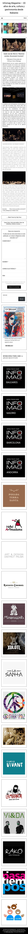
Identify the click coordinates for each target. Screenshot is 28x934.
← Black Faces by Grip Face (14, 217)
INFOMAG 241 (9, 345)
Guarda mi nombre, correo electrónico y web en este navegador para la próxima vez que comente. (14, 282)
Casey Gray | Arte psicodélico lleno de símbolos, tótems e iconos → (14, 223)
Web (3, 275)
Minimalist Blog (9, 932)
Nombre (5, 262)
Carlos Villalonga (16, 61)
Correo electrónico (9, 268)
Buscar (5, 295)
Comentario (6, 241)
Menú (25, 18)
